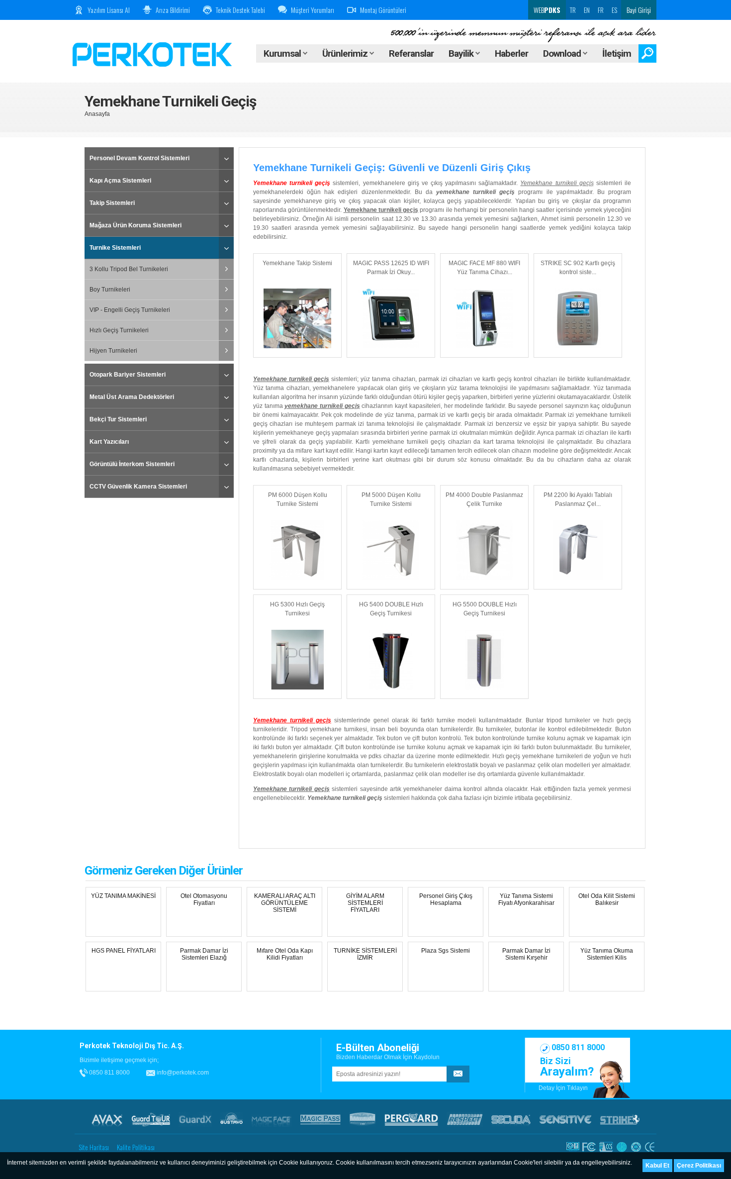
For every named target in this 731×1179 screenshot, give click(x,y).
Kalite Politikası (136, 1147)
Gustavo (231, 1119)
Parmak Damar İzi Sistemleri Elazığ (204, 954)
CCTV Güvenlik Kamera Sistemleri (138, 486)
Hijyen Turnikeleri (113, 350)
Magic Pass (320, 1119)
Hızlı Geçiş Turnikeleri (119, 330)
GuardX (195, 1119)
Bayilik (462, 53)
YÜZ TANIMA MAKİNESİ (123, 895)
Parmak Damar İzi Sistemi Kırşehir (526, 954)
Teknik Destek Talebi (240, 9)
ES (614, 9)
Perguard (411, 1119)
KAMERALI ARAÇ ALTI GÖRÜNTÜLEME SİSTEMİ (284, 902)
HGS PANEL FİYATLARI (123, 950)
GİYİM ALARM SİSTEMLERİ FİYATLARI (365, 902)
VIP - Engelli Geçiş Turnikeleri (130, 309)
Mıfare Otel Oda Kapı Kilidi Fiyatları (285, 954)
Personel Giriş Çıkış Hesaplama (445, 899)
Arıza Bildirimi (173, 9)
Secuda (511, 1119)
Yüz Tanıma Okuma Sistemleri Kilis (606, 954)
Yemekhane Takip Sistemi (297, 263)
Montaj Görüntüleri (383, 9)
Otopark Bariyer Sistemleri (128, 374)
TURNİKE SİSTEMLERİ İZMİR (365, 954)
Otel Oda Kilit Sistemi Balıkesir (606, 899)
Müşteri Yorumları (312, 9)
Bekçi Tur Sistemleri (118, 419)
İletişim (616, 53)
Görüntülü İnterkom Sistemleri (132, 464)
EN (587, 9)
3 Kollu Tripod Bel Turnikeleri (129, 269)
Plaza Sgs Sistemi (445, 950)
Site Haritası (94, 1147)
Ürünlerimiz (345, 53)
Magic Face (271, 1119)
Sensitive (565, 1119)
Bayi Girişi (638, 9)
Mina (362, 1119)
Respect (465, 1119)
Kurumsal (283, 53)
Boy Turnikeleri (110, 289)
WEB (546, 9)
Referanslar (411, 53)
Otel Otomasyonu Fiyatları (204, 899)
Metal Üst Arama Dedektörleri (132, 396)
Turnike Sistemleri (115, 247)
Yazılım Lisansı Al (109, 9)
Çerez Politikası (699, 1165)
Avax (107, 1119)
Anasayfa (97, 113)
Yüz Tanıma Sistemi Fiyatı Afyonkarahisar (526, 899)
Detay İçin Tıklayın (563, 1087)
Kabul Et (657, 1165)
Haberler (511, 53)
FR (601, 9)
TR (573, 9)
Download (563, 53)
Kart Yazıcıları (109, 441)
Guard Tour (151, 1119)
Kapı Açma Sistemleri (120, 180)
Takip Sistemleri (112, 202)
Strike (620, 1119)
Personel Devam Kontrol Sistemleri (139, 158)
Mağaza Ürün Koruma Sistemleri (136, 225)
